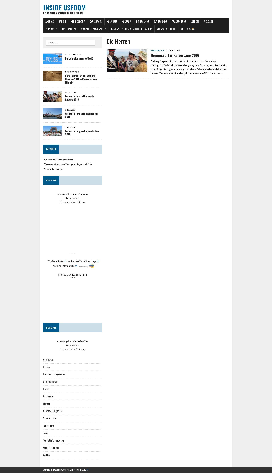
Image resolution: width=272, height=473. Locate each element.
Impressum (72, 198)
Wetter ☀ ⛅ (187, 29)
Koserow (126, 21)
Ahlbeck (49, 21)
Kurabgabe (48, 396)
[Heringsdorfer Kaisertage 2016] (127, 69)
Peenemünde (142, 21)
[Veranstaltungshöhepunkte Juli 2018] (52, 116)
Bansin (62, 21)
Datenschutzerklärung (72, 202)
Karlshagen (95, 21)
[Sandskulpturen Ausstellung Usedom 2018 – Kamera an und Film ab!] (52, 79)
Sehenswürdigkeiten (53, 411)
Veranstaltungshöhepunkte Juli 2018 (81, 115)
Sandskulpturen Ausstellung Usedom (131, 29)
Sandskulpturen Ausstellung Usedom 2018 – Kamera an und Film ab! (81, 79)
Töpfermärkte (55, 261)
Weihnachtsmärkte (63, 266)
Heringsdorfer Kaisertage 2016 (175, 55)
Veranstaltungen (166, 29)
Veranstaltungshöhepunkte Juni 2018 (82, 132)
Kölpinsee (112, 21)
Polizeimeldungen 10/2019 (79, 58)
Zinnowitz (51, 29)
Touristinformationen (53, 440)
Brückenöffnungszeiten (93, 29)
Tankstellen (48, 426)
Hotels (46, 389)
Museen (46, 404)
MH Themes (81, 469)
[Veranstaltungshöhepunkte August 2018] (52, 99)
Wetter (46, 455)
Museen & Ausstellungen (59, 164)
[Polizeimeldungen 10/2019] (52, 61)
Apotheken (48, 360)
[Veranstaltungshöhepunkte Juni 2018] (52, 134)
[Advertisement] (72, 231)
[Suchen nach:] (70, 42)
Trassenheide (179, 21)
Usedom (195, 21)
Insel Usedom (69, 29)
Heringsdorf (78, 21)
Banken (46, 367)
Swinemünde (160, 21)
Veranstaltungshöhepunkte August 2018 (79, 98)
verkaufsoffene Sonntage (82, 261)
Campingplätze (50, 382)
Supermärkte (84, 164)
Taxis (45, 433)
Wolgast (208, 21)
